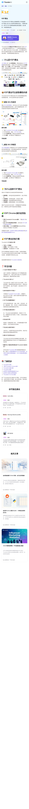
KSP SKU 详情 (17, 174)
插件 (23, 219)
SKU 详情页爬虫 (5, 147)
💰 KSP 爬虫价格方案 (11, 239)
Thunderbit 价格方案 (8, 368)
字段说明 (4, 138)
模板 (6, 6)
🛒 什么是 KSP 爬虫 (10, 59)
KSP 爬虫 (4, 63)
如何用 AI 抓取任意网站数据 (16, 230)
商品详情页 (8, 224)
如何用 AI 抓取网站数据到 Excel (10, 371)
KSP (25, 46)
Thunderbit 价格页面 (17, 260)
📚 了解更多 (7, 361)
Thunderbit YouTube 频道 (9, 374)
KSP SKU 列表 (17, 132)
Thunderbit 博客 (13, 349)
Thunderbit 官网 (7, 364)
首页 (3, 6)
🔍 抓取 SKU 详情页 (9, 144)
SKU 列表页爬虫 (8, 105)
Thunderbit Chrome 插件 (12, 130)
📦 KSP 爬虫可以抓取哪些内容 (14, 92)
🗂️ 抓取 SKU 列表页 (9, 102)
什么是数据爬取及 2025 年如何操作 (16, 351)
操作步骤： (5, 127)
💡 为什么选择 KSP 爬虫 (12, 189)
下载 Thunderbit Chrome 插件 (10, 366)
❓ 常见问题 (7, 266)
